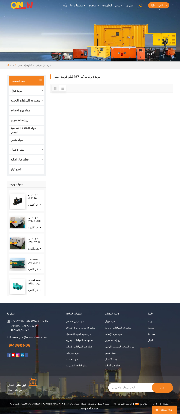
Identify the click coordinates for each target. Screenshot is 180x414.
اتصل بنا (130, 5)
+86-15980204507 (18, 345)
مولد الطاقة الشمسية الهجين (23, 130)
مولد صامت (72, 359)
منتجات (93, 5)
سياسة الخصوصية (90, 408)
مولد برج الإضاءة (20, 110)
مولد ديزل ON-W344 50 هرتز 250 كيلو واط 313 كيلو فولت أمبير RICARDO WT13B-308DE (34, 261)
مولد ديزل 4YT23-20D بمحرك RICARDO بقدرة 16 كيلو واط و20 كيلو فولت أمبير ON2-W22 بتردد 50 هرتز (35, 219)
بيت (65, 5)
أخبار (150, 340)
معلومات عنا (76, 5)
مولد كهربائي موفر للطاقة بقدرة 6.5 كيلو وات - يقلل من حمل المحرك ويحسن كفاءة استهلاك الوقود (35, 281)
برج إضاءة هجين (20, 120)
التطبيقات (107, 5)
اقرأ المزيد (33, 204)
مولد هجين (17, 140)
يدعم (117, 5)
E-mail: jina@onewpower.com (29, 337)
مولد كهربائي (72, 352)
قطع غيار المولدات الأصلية (79, 346)
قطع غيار (16, 169)
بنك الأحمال (17, 149)
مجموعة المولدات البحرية (25, 100)
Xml (154, 403)
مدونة (151, 327)
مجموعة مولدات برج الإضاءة (80, 327)
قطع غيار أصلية (20, 159)
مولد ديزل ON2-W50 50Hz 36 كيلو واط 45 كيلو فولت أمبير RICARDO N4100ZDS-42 (35, 240)
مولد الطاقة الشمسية (77, 365)
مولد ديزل (16, 90)
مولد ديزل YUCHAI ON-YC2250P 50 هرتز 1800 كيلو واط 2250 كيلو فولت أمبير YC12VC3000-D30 (36, 196)
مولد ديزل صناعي (75, 321)
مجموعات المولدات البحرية (80, 340)
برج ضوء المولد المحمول (78, 334)
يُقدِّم (162, 388)
